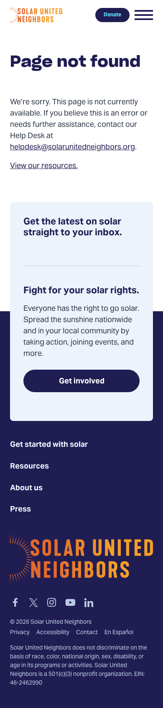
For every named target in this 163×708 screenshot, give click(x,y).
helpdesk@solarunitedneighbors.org (72, 147)
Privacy (20, 632)
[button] (144, 15)
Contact (87, 632)
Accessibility (52, 632)
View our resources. (44, 166)
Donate (112, 15)
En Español (118, 632)
